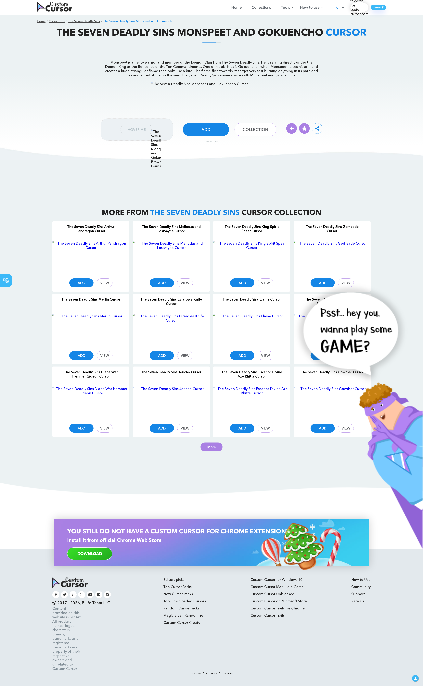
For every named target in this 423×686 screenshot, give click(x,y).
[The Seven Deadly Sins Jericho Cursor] (171, 402)
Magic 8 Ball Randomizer (184, 615)
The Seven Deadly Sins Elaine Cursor (252, 299)
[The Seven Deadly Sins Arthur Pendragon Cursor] (90, 257)
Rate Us (357, 601)
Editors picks (173, 579)
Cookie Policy (227, 673)
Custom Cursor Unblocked (272, 594)
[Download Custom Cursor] (415, 678)
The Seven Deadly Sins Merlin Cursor (90, 299)
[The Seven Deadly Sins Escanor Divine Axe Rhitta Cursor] (251, 402)
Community (361, 587)
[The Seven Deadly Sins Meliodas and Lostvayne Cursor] (171, 257)
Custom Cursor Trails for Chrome (277, 608)
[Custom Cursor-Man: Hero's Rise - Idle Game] (354, 547)
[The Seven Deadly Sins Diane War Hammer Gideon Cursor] (90, 402)
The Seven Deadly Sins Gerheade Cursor (332, 228)
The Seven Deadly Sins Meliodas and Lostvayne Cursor (171, 228)
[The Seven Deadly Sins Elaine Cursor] (251, 330)
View (104, 283)
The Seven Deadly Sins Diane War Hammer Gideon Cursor (91, 374)
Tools (285, 7)
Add (205, 129)
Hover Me (137, 129)
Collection (255, 129)
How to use (310, 7)
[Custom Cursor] (54, 7)
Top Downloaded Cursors (184, 601)
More (211, 447)
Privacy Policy (211, 673)
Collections (261, 7)
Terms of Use (195, 673)
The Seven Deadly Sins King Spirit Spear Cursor (252, 228)
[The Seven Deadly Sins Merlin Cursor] (90, 330)
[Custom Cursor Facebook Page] (55, 594)
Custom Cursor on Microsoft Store (278, 601)
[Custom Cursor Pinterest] (73, 594)
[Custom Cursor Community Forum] (107, 594)
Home (236, 7)
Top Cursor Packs (177, 587)
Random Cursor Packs (181, 608)
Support (358, 594)
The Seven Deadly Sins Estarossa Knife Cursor (171, 301)
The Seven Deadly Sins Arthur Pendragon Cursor (91, 228)
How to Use (360, 579)
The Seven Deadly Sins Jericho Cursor (171, 372)
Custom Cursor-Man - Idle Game (277, 587)
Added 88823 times (211, 141)
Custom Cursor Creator (182, 622)
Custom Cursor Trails (267, 615)
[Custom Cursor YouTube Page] (90, 594)
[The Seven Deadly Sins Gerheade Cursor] (332, 257)
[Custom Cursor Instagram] (81, 594)
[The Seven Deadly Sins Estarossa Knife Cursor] (171, 330)
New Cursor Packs (178, 594)
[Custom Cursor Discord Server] (98, 594)
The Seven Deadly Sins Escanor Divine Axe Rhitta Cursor (251, 374)
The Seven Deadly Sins (84, 21)
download (89, 553)
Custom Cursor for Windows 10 (276, 579)
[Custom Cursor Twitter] (64, 594)
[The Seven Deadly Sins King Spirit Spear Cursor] (251, 257)
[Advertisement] (211, 51)
